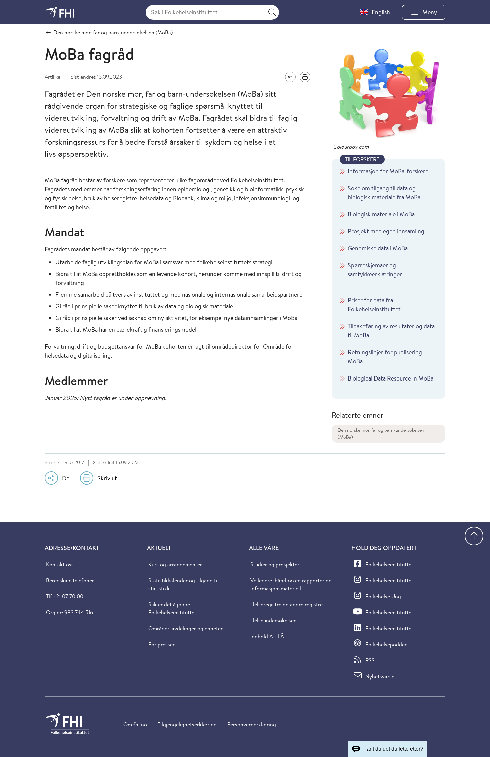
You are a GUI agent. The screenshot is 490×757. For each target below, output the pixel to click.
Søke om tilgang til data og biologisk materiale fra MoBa (384, 192)
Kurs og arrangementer (175, 564)
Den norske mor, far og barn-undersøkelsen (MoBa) (381, 433)
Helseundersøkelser (273, 620)
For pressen (162, 644)
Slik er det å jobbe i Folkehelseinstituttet (172, 608)
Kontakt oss (60, 564)
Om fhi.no (135, 724)
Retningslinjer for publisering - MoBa (387, 356)
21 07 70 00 (69, 596)
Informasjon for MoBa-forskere (388, 171)
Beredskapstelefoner (70, 580)
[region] (388, 279)
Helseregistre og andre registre (286, 604)
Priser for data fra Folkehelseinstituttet (374, 304)
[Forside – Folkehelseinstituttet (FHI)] (60, 12)
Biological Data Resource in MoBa (390, 378)
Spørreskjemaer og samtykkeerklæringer (375, 269)
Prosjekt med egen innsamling (386, 231)
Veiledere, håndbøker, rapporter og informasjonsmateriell (291, 584)
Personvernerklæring (251, 724)
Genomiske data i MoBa (378, 248)
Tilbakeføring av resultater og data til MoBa (391, 330)
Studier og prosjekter (274, 564)
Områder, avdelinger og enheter (185, 628)
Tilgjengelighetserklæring (187, 724)
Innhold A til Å (267, 636)
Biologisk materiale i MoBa (381, 214)
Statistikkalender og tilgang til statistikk (183, 584)
